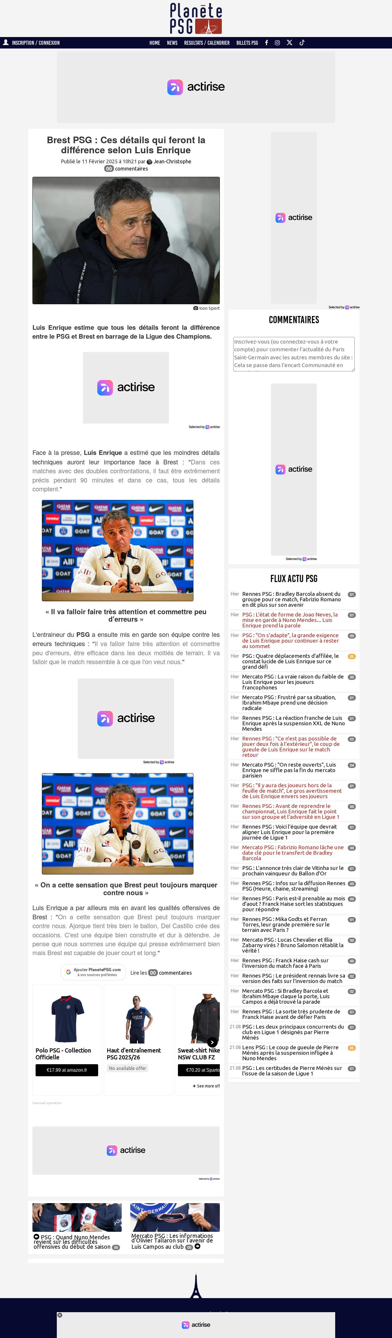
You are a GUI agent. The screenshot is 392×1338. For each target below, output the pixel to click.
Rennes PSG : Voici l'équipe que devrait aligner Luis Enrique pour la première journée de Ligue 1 (289, 832)
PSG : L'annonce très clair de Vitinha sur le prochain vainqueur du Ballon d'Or (293, 871)
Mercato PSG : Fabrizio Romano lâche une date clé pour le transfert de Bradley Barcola (293, 852)
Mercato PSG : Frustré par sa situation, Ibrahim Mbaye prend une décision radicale (289, 702)
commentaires (127, 168)
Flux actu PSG (294, 579)
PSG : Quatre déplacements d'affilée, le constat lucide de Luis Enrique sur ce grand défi (290, 661)
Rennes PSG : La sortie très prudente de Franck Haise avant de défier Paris (291, 1014)
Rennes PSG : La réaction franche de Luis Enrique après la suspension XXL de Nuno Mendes (293, 723)
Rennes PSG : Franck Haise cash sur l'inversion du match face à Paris (285, 963)
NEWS (172, 42)
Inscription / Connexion (34, 42)
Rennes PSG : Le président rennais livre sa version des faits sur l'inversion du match (293, 978)
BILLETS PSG (247, 42)
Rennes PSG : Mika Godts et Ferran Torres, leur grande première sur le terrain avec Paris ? (286, 924)
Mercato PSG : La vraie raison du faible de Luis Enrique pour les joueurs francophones (293, 682)
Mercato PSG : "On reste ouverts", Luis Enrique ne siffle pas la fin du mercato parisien (289, 770)
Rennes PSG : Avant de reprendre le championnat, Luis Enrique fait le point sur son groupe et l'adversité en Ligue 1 (291, 811)
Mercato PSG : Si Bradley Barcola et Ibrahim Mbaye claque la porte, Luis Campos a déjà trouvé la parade (286, 996)
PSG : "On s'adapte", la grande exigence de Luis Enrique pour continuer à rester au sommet (290, 640)
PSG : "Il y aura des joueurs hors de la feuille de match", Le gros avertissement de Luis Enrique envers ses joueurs (292, 790)
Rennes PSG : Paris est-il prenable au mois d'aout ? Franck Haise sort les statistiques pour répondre (293, 903)
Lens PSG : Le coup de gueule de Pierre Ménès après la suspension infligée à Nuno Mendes (290, 1052)
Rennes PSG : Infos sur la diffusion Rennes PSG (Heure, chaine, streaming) (294, 886)
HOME (155, 42)
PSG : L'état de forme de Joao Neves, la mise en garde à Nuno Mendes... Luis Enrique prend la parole (290, 620)
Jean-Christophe (171, 161)
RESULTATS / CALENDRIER (207, 42)
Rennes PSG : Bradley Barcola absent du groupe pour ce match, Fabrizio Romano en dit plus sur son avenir (291, 599)
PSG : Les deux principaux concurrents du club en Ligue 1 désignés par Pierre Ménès (293, 1032)
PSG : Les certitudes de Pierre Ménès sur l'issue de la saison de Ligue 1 (292, 1071)
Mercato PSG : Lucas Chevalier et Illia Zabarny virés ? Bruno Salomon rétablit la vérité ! (293, 945)
